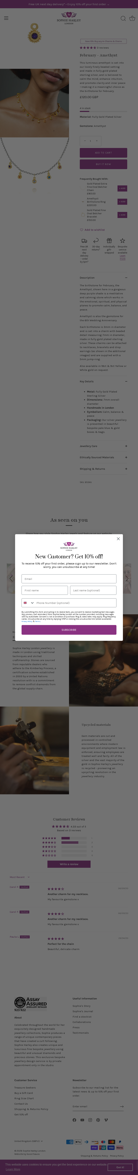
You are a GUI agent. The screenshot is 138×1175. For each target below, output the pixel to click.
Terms (37, 621)
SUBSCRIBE (69, 629)
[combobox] (28, 603)
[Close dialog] (118, 539)
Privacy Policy (27, 621)
